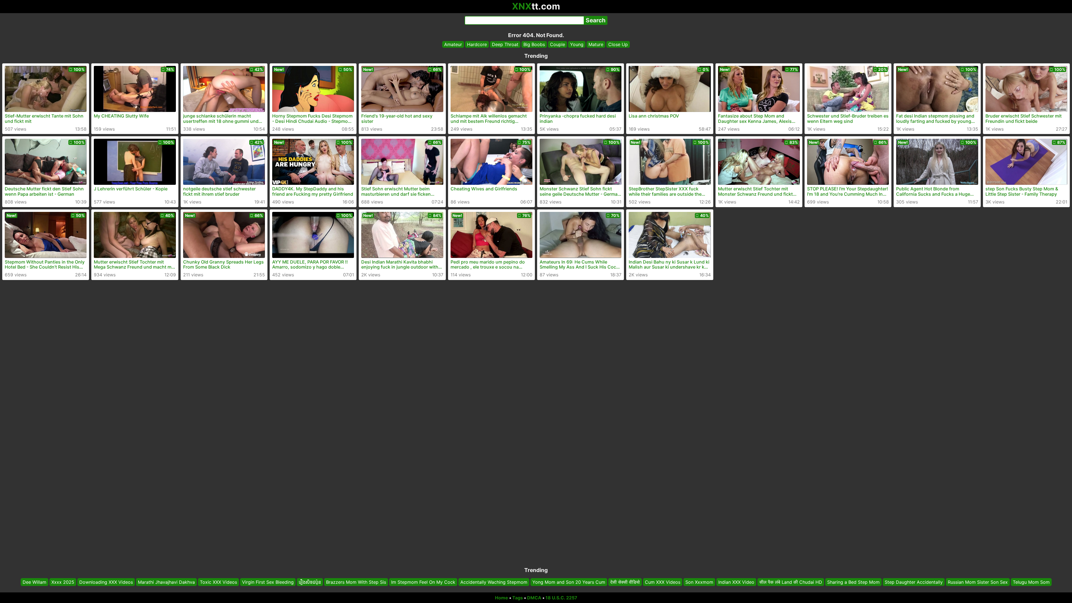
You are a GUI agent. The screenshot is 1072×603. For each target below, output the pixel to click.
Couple (557, 44)
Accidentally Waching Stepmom (493, 582)
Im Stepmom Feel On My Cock (423, 582)
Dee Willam (34, 582)
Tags (517, 597)
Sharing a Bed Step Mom (853, 582)
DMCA (534, 597)
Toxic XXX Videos (218, 582)
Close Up (618, 44)
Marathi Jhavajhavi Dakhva (166, 582)
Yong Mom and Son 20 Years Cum (568, 582)
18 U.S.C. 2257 (561, 597)
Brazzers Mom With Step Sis (356, 582)
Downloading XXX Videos (106, 582)
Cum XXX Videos (662, 582)
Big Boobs (534, 44)
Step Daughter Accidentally (914, 582)
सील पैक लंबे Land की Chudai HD (790, 582)
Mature (595, 44)
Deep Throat (505, 44)
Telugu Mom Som (1031, 582)
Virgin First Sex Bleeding (268, 582)
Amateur (453, 44)
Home (501, 597)
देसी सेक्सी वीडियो (625, 582)
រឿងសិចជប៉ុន (310, 582)
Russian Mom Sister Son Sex (978, 582)
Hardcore (477, 44)
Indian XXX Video (736, 582)
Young (576, 44)
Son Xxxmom (699, 582)
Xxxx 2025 (62, 582)
